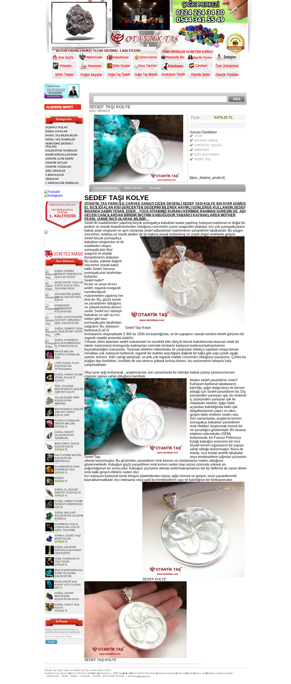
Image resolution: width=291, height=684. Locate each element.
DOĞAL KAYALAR (56, 131)
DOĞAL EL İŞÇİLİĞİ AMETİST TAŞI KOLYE (68, 491)
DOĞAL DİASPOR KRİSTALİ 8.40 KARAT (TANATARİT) (68, 550)
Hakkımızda (52, 676)
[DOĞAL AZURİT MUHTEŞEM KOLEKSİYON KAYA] (49, 599)
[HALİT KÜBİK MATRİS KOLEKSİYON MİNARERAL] (49, 461)
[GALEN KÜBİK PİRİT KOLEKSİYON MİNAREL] (49, 403)
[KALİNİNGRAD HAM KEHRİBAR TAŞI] (49, 472)
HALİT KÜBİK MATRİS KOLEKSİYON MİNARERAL (68, 458)
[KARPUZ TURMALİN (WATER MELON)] (49, 426)
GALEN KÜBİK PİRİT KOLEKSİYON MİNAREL (67, 400)
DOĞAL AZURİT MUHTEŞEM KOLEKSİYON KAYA (67, 596)
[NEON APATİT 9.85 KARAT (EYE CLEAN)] (49, 587)
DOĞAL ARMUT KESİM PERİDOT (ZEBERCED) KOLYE (68, 504)
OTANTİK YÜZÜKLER (58, 166)
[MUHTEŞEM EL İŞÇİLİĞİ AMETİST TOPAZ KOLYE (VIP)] (49, 415)
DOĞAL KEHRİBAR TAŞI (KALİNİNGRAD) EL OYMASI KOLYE (68, 343)
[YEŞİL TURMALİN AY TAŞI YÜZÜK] (49, 564)
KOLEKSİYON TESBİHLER (61, 150)
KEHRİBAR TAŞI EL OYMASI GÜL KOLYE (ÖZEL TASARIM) (67, 527)
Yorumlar (155, 188)
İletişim (74, 676)
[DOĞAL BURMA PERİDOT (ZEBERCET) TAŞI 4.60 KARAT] (50, 277)
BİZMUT (59, 478)
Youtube (96, 676)
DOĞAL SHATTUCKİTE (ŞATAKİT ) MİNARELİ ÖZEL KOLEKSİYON (68, 320)
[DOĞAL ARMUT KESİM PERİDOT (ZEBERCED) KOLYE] (49, 507)
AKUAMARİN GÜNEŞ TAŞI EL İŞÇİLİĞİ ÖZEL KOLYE (68, 297)
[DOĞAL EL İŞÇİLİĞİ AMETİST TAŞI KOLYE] (49, 495)
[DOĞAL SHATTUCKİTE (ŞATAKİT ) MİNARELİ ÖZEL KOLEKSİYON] (49, 323)
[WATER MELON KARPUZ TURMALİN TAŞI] (49, 357)
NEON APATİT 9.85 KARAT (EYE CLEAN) (68, 583)
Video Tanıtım (133, 188)
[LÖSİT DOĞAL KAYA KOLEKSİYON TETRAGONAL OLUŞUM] (49, 369)
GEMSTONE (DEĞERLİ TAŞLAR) (59, 145)
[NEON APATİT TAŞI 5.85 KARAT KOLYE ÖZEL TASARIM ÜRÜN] (49, 288)
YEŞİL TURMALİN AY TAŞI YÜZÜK (67, 560)
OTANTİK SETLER (56, 162)
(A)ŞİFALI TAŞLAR (56, 127)
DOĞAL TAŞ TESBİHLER (60, 139)
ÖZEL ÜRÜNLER (55, 170)
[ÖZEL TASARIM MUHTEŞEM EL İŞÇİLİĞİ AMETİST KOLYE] (49, 392)
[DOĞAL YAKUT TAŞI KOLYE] (49, 610)
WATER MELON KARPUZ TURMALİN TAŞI (67, 354)
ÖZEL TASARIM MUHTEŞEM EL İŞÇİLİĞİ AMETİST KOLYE (69, 389)
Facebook (85, 676)
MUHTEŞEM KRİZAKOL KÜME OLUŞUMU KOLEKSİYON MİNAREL (64, 575)
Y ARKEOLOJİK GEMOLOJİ (61, 183)
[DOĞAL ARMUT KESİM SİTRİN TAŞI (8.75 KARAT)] (49, 380)
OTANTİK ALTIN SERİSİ (59, 158)
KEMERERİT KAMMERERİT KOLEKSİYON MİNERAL (58, 310)
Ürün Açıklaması (106, 188)
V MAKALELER (54, 174)
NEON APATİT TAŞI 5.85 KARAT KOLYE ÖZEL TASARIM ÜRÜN (69, 285)
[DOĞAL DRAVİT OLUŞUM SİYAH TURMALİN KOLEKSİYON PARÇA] (49, 438)
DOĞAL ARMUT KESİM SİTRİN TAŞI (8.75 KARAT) (68, 377)
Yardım (64, 676)
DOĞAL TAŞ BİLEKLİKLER (61, 135)
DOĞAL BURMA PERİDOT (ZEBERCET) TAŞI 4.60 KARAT (68, 274)
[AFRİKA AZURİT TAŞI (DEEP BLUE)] (49, 541)
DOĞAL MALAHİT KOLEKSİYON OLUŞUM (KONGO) (69, 515)
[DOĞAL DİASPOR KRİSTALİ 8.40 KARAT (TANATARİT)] (49, 553)
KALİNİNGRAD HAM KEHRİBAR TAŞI (67, 468)
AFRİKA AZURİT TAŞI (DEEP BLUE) (68, 537)
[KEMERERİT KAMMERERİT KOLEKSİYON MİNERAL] (52, 308)
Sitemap (131, 676)
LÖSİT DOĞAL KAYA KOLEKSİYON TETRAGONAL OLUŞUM (62, 368)
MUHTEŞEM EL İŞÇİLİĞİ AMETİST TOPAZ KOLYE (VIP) (69, 412)
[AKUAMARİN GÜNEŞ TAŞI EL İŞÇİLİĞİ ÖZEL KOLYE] (52, 297)
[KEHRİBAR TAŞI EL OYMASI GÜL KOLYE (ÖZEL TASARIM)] (49, 530)
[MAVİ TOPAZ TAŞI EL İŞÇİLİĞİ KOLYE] (49, 449)
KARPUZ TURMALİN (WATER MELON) (67, 422)
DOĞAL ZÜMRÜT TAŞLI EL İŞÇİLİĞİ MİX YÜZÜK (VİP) (69, 331)
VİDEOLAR (52, 178)
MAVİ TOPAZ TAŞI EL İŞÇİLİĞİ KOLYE (67, 445)
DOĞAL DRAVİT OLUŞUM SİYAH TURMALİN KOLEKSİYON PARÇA (59, 437)
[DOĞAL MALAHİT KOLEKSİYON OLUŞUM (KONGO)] (49, 518)
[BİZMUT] (49, 484)
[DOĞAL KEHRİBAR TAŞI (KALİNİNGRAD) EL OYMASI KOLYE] (50, 346)
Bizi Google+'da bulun (114, 676)
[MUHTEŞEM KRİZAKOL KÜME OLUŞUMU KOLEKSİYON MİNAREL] (49, 576)
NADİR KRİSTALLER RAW (61, 154)
